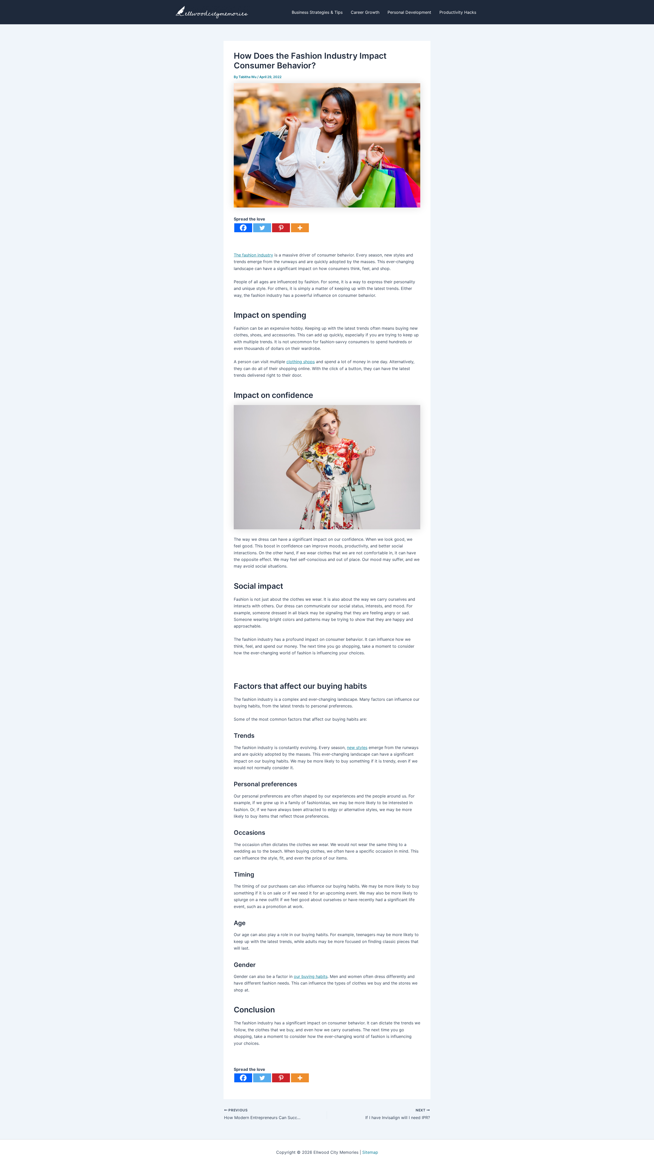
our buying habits (311, 976)
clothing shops (300, 361)
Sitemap (370, 1152)
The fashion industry (253, 254)
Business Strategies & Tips (317, 12)
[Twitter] (262, 227)
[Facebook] (243, 227)
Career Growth (365, 12)
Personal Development (409, 12)
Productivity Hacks (457, 12)
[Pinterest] (281, 227)
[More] (300, 227)
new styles (357, 747)
